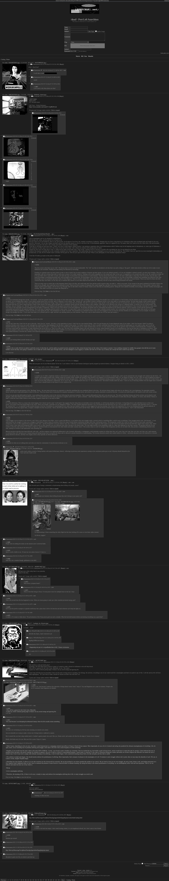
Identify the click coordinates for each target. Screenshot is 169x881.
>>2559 (66, 235)
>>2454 (34, 717)
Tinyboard (79, 870)
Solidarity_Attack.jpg (40, 94)
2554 (70, 262)
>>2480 (34, 604)
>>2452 (34, 705)
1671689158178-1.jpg (67, 501)
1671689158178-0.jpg (44, 501)
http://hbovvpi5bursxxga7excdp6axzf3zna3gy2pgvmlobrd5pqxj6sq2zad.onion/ (27, 850)
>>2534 (8, 417)
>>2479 (34, 595)
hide (6, 62)
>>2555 (8, 322)
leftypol (73, 0)
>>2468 (8, 542)
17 (43, 880)
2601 (58, 77)
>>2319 (8, 835)
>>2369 (37, 530)
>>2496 (72, 482)
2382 (31, 847)
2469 (60, 500)
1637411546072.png (14, 783)
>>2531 (8, 401)
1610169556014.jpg (13, 62)
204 (54, 625)
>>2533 (37, 372)
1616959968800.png (14, 813)
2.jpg (62, 503)
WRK (77, 0)
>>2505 (8, 441)
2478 (30, 595)
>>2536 (63, 369)
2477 (30, 547)
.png (33, 783)
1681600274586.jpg (14, 448)
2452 (30, 717)
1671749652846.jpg (13, 566)
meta (107, 0)
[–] (29, 64)
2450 (30, 680)
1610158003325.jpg (40, 62)
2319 (59, 824)
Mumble (90, 56)
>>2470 (63, 491)
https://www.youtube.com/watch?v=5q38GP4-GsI (43, 107)
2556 (41, 319)
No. (56, 64)
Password (149, 863)
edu (85, 0)
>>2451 (34, 680)
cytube (68, 0)
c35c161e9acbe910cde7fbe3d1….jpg (43, 234)
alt (66, 0)
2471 (59, 568)
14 (35, 880)
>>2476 (67, 568)
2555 (41, 295)
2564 (30, 208)
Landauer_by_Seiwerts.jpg (40, 623)
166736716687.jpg (40, 660)
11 (28, 880)
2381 (31, 842)
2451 (30, 705)
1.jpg (42, 503)
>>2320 (62, 824)
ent (88, 0)
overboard (61, 0)
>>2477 (34, 539)
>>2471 (26, 590)
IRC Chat (84, 56)
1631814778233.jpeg (14, 480)
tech (83, 0)
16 (40, 880)
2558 (31, 159)
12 (30, 880)
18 (46, 880)
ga (86, 0)
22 (56, 880)
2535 (31, 386)
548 (58, 96)
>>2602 (64, 70)
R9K (102, 0)
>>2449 (33, 685)
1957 (65, 815)
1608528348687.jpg (13, 623)
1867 (60, 70)
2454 (30, 725)
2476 (48, 587)
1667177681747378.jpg (39, 682)
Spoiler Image (101, 31)
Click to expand (55, 110)
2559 (30, 335)
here (47, 291)
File (145, 863)
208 (58, 631)
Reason (147, 865)
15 (38, 880)
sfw (65, 0)
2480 (31, 612)
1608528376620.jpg (13, 94)
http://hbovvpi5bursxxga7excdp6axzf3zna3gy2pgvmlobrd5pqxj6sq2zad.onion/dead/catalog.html (55, 818)
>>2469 (69, 482)
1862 (58, 64)
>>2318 (37, 827)
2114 (72, 360)
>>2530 (8, 389)
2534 (59, 370)
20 (51, 880)
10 (25, 880)
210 (54, 644)
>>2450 (8, 708)
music (90, 0)
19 (48, 880)
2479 (31, 604)
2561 (31, 185)
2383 (31, 854)
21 (53, 880)
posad (95, 0)
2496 (31, 556)
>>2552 (37, 265)
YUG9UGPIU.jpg (37, 448)
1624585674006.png (14, 359)
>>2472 (26, 582)
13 (33, 880)
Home (8, 59)
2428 (58, 235)
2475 (48, 579)
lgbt (100, 0)
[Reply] (62, 64)
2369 (61, 482)
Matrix (78, 56)
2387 (61, 792)
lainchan (87, 870)
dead (104, 0)
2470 (31, 539)
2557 (31, 136)
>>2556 (44, 295)
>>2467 (37, 494)
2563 (31, 343)
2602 (58, 84)
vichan (83, 870)
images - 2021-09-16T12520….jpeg (43, 480)
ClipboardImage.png (40, 813)
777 (93, 0)
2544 (32, 447)
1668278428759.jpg (13, 660)
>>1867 (36, 87)
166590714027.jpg (40, 566)
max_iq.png (38, 359)
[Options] (167, 0)
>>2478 (52, 587)
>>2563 (73, 262)
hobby (80, 0)
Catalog (3, 59)
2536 (31, 414)
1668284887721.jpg (14, 682)
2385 (58, 785)
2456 (53, 651)
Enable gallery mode (165, 53)
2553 (60, 113)
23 (58, 880)
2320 (30, 832)
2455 (30, 743)
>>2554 (8, 346)
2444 (68, 662)
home (57, 0)
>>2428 (8, 338)
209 (60, 637)
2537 (31, 438)
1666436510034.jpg (13, 234)
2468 (60, 491)
